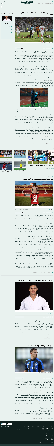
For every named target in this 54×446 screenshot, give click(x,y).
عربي (52, 1)
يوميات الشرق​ (22, 5)
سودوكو (33, 438)
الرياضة (19, 5)
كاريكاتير (43, 429)
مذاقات (19, 428)
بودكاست (12, 5)
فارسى (45, 1)
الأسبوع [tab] (1, 13)
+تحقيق (47, 439)
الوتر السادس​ (33, 429)
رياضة (49, 143)
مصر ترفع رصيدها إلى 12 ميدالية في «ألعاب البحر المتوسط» (6, 29)
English (51, 1)
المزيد (7, 5)
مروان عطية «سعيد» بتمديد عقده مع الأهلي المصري (6, 26)
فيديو (14, 5)
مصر (32, 143)
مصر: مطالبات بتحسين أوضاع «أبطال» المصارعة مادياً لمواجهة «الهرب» (7, 36)
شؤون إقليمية (52, 433)
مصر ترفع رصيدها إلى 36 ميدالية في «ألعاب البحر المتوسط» (6, 23)
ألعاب (9, 5)
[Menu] (52, 5)
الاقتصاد (35, 5)
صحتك (28, 428)
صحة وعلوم (29, 5)
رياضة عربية (47, 10)
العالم (39, 5)
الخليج (51, 429)
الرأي (37, 5)
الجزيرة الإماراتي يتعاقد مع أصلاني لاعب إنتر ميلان (39, 346)
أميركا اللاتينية (47, 433)
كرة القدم (45, 143)
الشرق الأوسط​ (42, 5)
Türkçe (49, 1)
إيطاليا (46, 337)
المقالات (43, 428)
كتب (33, 428)
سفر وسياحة (18, 429)
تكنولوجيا (26, 5)
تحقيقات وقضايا (46, 438)
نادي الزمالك (36, 143)
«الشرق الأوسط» (49, 209)
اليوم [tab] (3, 13)
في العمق (17, 5)
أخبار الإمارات (35, 418)
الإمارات (31, 418)
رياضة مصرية (41, 143)
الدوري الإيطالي (40, 418)
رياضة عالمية (52, 439)
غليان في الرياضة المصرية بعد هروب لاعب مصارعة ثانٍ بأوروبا (6, 32)
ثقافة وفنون (32, 5)
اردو (47, 1)
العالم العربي (52, 428)
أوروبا (47, 429)
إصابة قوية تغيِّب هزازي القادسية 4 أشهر (20, 170)
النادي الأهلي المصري (34, 272)
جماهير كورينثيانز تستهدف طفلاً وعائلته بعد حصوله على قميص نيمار (42, 165)
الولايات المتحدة (47, 428)
